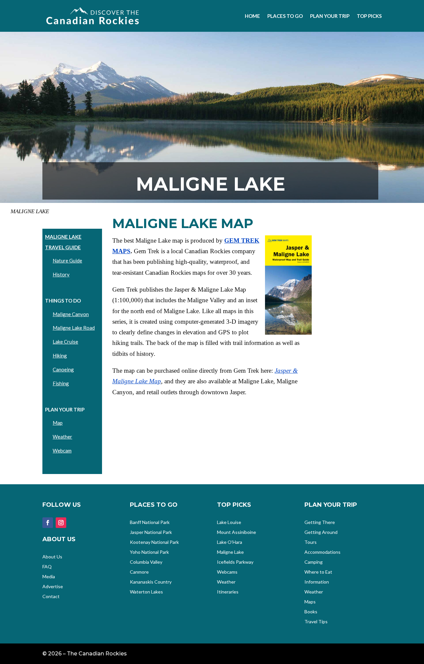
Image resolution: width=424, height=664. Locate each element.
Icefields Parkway (235, 562)
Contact (51, 596)
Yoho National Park (149, 552)
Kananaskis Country (151, 582)
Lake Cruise (65, 342)
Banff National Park (150, 522)
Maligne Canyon (71, 314)
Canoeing (63, 369)
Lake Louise (229, 522)
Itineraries (227, 592)
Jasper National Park (151, 532)
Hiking (60, 355)
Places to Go (285, 16)
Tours (310, 542)
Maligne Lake (230, 552)
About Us (52, 556)
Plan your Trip (329, 16)
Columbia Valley (146, 562)
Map (58, 423)
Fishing (61, 383)
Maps (310, 601)
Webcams (227, 572)
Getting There (319, 522)
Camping (313, 562)
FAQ (47, 566)
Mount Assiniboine (236, 532)
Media (48, 576)
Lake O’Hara (229, 542)
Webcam (62, 450)
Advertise (52, 586)
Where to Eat (318, 572)
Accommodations (322, 552)
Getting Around (321, 532)
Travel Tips (316, 621)
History (61, 274)
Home (252, 16)
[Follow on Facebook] (47, 522)
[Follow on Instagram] (61, 522)
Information (316, 582)
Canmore (139, 572)
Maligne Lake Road (74, 328)
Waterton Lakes (146, 592)
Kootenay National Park (154, 542)
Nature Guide (67, 260)
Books (310, 611)
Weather (62, 437)
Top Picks (369, 16)
